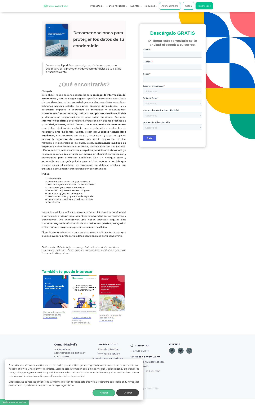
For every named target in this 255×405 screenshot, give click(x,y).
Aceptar (104, 392)
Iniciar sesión (204, 6)
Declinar (128, 392)
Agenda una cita (170, 6)
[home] (56, 6)
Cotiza (188, 6)
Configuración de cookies (14, 402)
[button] (97, 5)
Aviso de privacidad (108, 349)
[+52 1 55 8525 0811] (146, 351)
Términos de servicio (108, 353)
